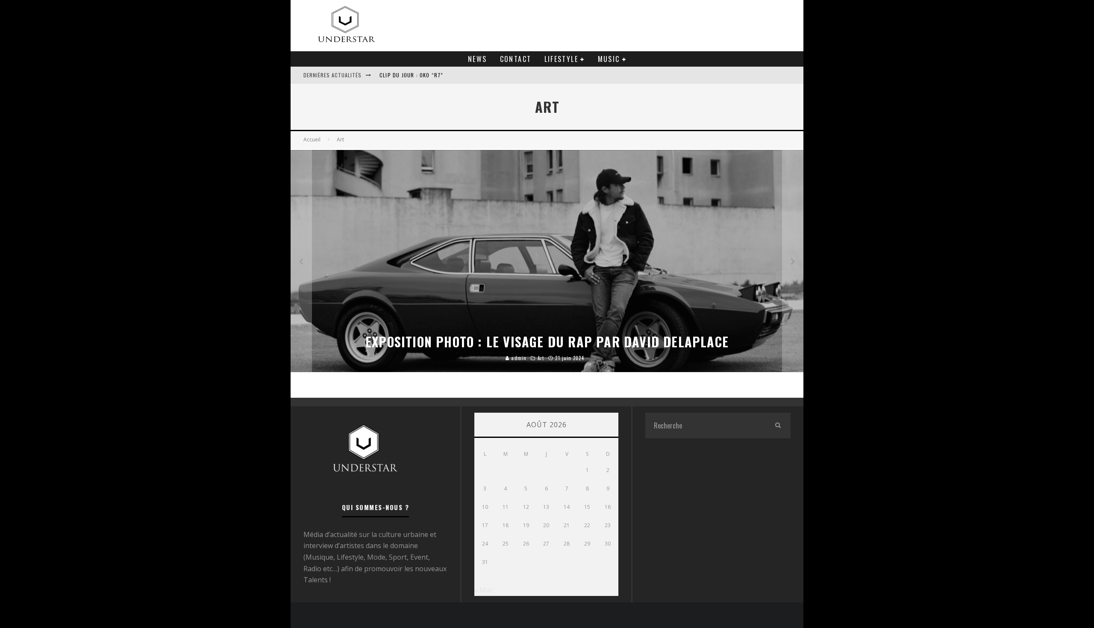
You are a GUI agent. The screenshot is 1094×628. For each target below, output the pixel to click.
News (477, 59)
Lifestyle (561, 59)
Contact (516, 59)
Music (609, 59)
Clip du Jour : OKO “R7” (411, 75)
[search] (778, 425)
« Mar (483, 590)
